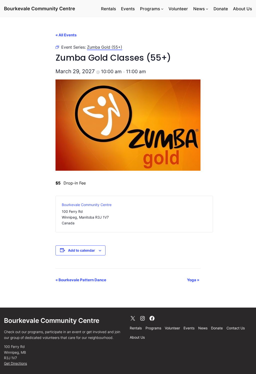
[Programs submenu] (162, 9)
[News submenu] (207, 9)
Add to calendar (81, 250)
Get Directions (15, 363)
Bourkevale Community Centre (39, 9)
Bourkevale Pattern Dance (81, 279)
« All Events (66, 35)
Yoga (193, 279)
